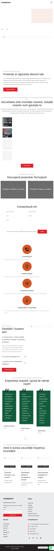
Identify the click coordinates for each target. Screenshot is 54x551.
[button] (25, 439)
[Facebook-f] (29, 538)
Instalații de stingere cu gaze (41, 189)
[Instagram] (33, 538)
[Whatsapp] (36, 538)
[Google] (40, 538)
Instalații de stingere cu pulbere (13, 189)
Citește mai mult (10, 89)
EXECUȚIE (7, 133)
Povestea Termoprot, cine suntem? (9, 475)
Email (4, 509)
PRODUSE (36, 19)
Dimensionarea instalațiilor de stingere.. (43, 475)
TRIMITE (42, 231)
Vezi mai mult (27, 165)
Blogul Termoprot (10, 466)
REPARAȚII (7, 156)
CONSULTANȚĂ (7, 122)
